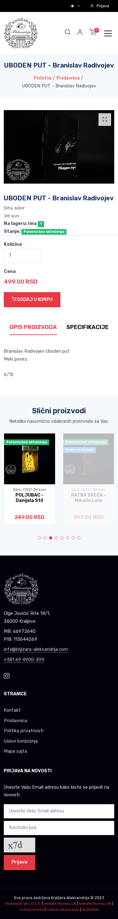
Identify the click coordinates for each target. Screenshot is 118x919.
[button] (80, 33)
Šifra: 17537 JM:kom (29, 490)
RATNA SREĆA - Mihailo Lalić (88, 497)
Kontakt (12, 710)
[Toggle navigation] (108, 33)
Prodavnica (68, 78)
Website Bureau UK (95, 904)
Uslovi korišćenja (21, 741)
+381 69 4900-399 (24, 660)
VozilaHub (90, 910)
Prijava (103, 5)
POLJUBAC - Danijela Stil (29, 497)
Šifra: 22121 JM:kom (88, 490)
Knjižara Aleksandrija (70, 897)
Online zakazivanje (63, 910)
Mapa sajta (15, 751)
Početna (43, 78)
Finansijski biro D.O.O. (23, 904)
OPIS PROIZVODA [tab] (33, 327)
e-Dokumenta (32, 910)
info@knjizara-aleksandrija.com (36, 649)
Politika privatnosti (23, 730)
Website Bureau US (60, 904)
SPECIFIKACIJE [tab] (87, 327)
